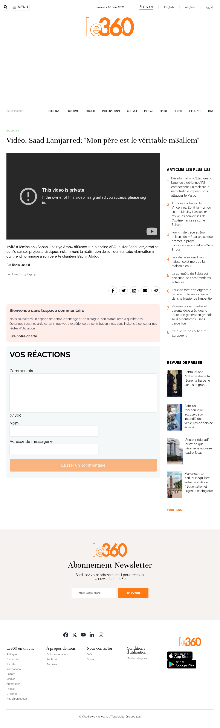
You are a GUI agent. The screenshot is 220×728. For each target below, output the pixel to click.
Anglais (190, 7)
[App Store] (180, 655)
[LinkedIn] (92, 634)
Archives (52, 664)
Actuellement (14, 110)
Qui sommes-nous (58, 654)
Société (91, 111)
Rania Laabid (21, 265)
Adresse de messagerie (31, 441)
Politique (54, 111)
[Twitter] (74, 634)
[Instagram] (101, 634)
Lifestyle (195, 111)
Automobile (13, 684)
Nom (14, 423)
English (169, 7)
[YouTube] (83, 634)
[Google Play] (181, 664)
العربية (210, 7)
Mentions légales (137, 658)
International (111, 111)
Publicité (52, 659)
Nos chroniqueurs (17, 698)
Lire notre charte (23, 336)
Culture (132, 111)
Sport (163, 111)
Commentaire (22, 371)
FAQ (89, 654)
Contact (91, 659)
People (178, 111)
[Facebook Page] (65, 634)
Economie (73, 111)
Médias (148, 111)
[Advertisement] (110, 73)
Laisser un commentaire (83, 465)
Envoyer (133, 592)
